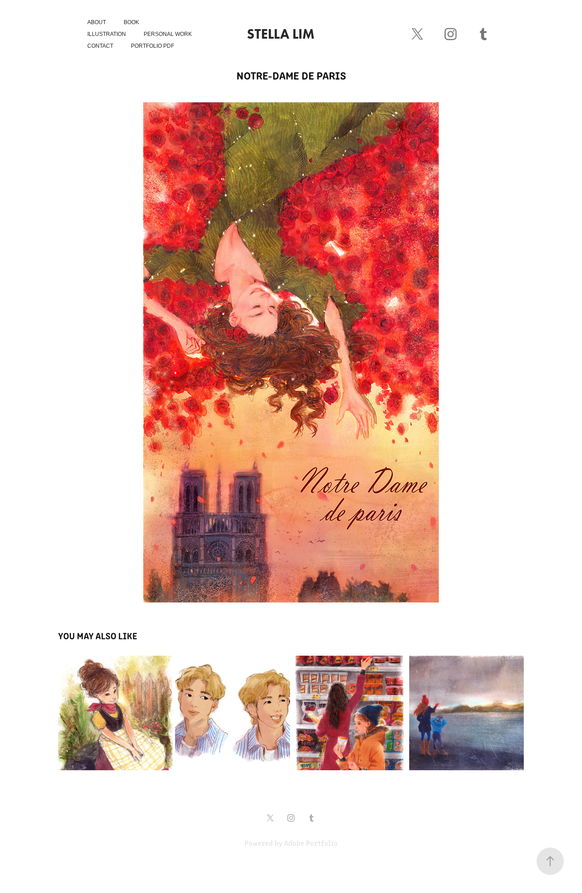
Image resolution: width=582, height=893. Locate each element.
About (96, 22)
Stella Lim (281, 33)
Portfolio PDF (152, 46)
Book (131, 22)
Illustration (106, 34)
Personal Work (168, 34)
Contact (100, 46)
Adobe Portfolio (311, 843)
